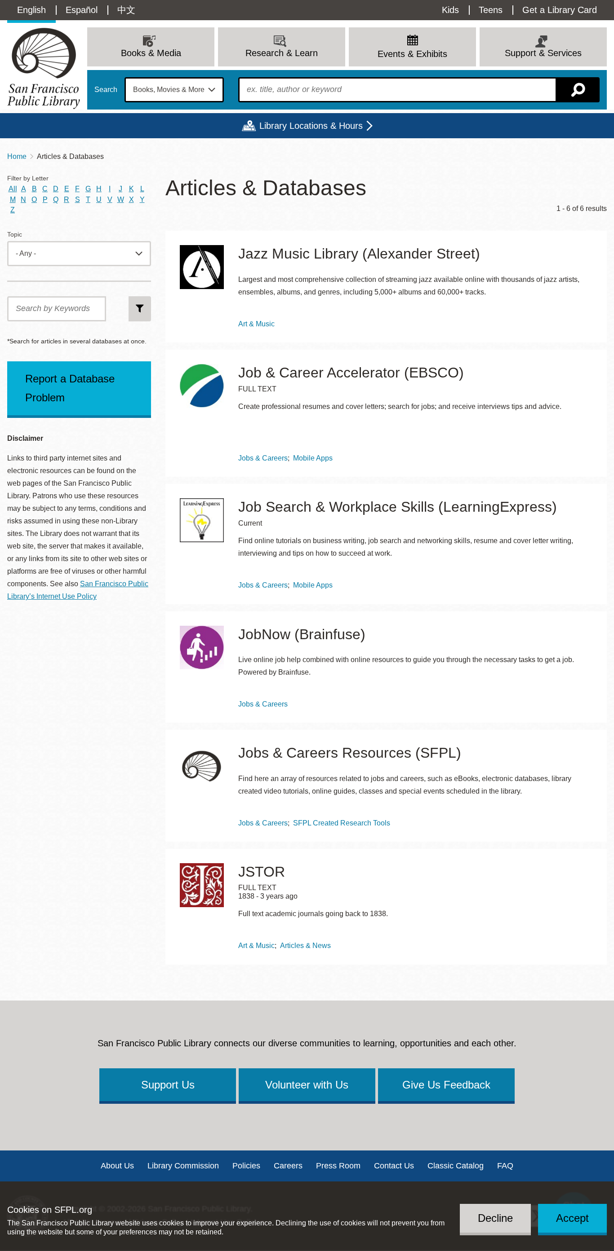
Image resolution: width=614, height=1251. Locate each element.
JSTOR (261, 872)
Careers (288, 1165)
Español (82, 10)
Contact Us (394, 1165)
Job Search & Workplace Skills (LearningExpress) (397, 507)
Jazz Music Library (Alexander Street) (359, 254)
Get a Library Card (559, 10)
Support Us (168, 1085)
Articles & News (305, 945)
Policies (246, 1165)
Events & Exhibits (412, 54)
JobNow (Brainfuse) (301, 634)
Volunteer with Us (306, 1085)
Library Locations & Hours (311, 126)
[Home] (43, 68)
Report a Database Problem (70, 388)
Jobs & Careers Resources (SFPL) (349, 753)
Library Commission (183, 1165)
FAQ (505, 1165)
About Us (117, 1165)
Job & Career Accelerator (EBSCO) (351, 372)
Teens (491, 10)
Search (105, 89)
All (13, 189)
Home (17, 156)
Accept (572, 1218)
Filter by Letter (28, 178)
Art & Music (256, 324)
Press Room (338, 1165)
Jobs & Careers (263, 458)
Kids (450, 10)
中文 (126, 10)
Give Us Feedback (446, 1085)
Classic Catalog (455, 1165)
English (31, 10)
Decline (495, 1218)
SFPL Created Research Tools (341, 823)
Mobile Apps (313, 458)
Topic (14, 234)
